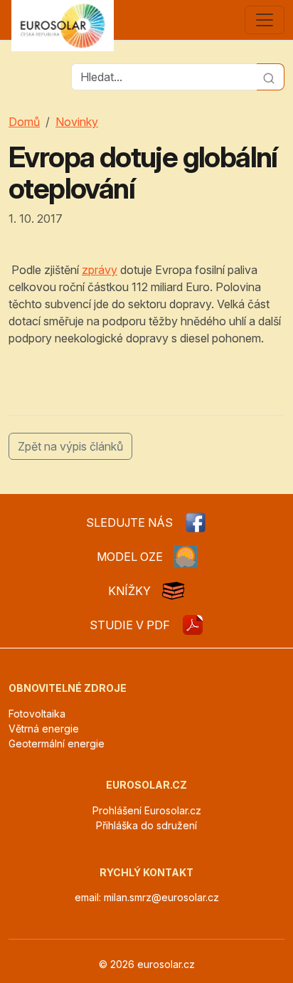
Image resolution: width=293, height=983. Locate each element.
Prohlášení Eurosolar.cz (146, 810)
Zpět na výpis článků (70, 446)
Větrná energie (44, 728)
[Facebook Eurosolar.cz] (195, 522)
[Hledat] (270, 76)
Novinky (76, 122)
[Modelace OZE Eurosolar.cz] (185, 556)
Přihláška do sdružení (146, 825)
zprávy (99, 270)
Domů (24, 122)
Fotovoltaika (37, 714)
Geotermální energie (57, 743)
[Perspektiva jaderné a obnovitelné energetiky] (192, 625)
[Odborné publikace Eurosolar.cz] (173, 590)
